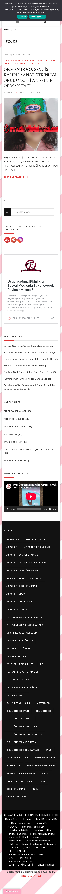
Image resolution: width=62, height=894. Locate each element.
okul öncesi (43, 711)
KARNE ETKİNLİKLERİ (20, 861)
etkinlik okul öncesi (19, 640)
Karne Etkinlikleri (15, 426)
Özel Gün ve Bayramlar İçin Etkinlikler (29, 449)
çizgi (42, 781)
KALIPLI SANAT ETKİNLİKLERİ (22, 687)
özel (35, 789)
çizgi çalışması (16, 789)
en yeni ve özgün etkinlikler (24, 617)
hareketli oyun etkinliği (22, 672)
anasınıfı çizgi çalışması (22, 586)
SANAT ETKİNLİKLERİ (21, 864)
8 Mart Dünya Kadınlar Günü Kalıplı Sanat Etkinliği (31, 359)
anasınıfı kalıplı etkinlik (22, 555)
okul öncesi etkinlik (19, 718)
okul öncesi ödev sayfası (22, 750)
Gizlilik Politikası (46, 864)
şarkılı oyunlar (16, 796)
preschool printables (20, 773)
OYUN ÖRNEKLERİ (13, 442)
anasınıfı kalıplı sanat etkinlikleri (28, 562)
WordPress (44, 823)
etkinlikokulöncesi (18, 648)
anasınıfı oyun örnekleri (22, 570)
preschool (13, 765)
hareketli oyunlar (18, 679)
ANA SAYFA (10, 826)
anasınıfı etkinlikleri (37, 547)
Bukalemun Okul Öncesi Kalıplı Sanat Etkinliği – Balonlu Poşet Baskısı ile (29, 387)
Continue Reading (14, 177)
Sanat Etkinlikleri (29, 63)
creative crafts (17, 609)
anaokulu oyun (35, 539)
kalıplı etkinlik (16, 695)
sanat (46, 773)
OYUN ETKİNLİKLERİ (20, 858)
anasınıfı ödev (15, 594)
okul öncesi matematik (21, 742)
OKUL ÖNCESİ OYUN (17, 711)
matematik (43, 703)
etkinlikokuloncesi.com (21, 633)
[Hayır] (58, 10)
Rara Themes (18, 823)
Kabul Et (22, 17)
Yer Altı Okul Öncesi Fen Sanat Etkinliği (25, 365)
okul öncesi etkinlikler (21, 726)
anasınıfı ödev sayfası (20, 601)
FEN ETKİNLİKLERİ (12, 61)
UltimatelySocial (31, 876)
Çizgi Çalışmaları (15, 411)
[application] (31, 496)
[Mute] (49, 509)
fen (42, 664)
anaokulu (12, 539)
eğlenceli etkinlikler (20, 664)
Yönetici (10, 92)
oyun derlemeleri (17, 757)
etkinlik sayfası (16, 656)
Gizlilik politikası (37, 17)
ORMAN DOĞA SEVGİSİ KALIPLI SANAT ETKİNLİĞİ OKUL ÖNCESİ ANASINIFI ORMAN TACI (30, 77)
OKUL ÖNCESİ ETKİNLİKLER (38, 815)
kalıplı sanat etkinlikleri (44, 844)
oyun (49, 750)
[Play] (7, 509)
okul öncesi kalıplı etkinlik (24, 734)
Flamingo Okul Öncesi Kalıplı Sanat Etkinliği (27, 378)
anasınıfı (12, 547)
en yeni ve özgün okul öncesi (25, 625)
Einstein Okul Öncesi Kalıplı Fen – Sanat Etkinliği (30, 372)
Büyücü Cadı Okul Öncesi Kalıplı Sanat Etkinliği (29, 346)
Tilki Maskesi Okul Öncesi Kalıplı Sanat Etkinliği (29, 352)
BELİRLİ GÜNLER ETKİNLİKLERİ (26, 854)
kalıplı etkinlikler (18, 703)
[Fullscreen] (54, 509)
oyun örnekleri (45, 757)
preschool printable (41, 765)
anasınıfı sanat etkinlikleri (24, 578)
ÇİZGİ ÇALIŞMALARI (34, 847)
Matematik (10, 434)
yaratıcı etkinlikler (19, 781)
